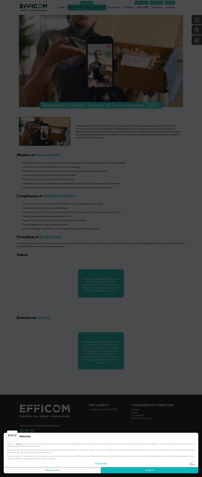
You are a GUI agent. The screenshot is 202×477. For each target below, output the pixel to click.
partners (19, 444)
